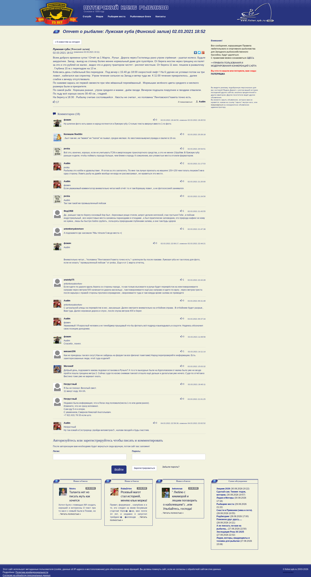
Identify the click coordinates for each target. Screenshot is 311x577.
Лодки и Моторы (225, 498)
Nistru (72, 488)
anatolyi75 (69, 280)
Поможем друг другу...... (229, 519)
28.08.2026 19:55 (226, 513)
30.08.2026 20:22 (240, 488)
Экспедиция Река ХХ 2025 (230, 532)
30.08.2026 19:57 (236, 495)
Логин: (56, 451)
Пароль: (136, 451)
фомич (67, 120)
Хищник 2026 (223, 488)
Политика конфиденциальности (31, 572)
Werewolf (68, 366)
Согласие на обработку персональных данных (26, 575)
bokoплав (177, 488)
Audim (202, 101)
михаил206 (70, 351)
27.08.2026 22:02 (226, 535)
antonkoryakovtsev (74, 229)
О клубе (87, 16)
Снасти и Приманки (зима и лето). (234, 510)
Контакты (161, 16)
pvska (67, 148)
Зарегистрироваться (144, 468)
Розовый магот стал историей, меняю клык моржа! (134, 496)
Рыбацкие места (116, 16)
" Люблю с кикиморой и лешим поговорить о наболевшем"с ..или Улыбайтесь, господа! (180, 500)
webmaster (288, 572)
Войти (118, 469)
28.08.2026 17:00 (239, 516)
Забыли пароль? (170, 467)
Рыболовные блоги (140, 16)
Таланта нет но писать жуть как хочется (79, 496)
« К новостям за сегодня (67, 42)
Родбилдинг (223, 516)
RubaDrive (126, 488)
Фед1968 (68, 211)
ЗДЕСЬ (250, 58)
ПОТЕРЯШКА (218, 74)
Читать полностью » (70, 514)
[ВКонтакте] (195, 51)
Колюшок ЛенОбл (73, 134)
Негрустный (70, 384)
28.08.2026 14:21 (226, 522)
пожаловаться (186, 102)
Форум (99, 16)
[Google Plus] (203, 51)
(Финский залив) (71, 49)
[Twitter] (199, 51)
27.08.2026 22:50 (237, 529)
